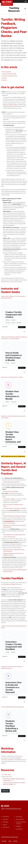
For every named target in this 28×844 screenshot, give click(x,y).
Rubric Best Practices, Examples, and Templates (14, 508)
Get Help (5, 824)
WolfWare (18, 826)
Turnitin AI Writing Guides (9, 536)
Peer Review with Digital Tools (11, 584)
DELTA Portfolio (20, 819)
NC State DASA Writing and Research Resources (14, 516)
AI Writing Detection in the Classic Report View (14, 534)
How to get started (6, 71)
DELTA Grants (6, 827)
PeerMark (4, 78)
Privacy (10, 841)
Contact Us (5, 819)
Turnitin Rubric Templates (9, 499)
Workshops (5, 822)
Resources (4, 80)
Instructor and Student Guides (9, 73)
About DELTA (6, 816)
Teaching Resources (14, 9)
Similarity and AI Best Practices (9, 75)
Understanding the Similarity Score (11, 482)
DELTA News (19, 816)
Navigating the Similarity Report (10, 491)
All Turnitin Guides (6, 774)
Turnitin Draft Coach (9, 521)
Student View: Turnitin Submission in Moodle (11, 377)
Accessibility (19, 829)
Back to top (5, 790)
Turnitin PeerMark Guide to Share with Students (12, 707)
